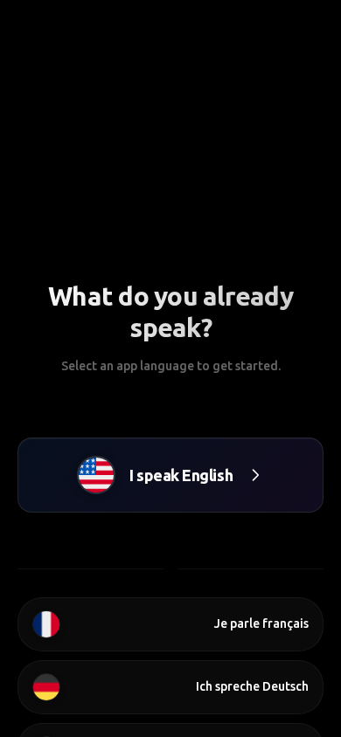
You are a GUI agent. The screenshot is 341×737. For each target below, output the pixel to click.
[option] (170, 624)
